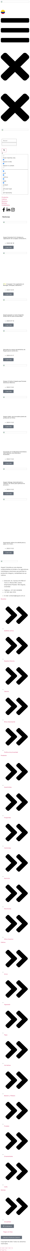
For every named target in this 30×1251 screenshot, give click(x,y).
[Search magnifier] (4, 150)
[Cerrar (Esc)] (11, 1248)
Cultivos (3, 942)
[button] (15, 50)
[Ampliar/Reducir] (1, 1248)
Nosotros (3, 599)
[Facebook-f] (4, 210)
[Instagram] (13, 210)
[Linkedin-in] (8, 210)
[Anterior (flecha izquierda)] (1, 1250)
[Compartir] (7, 1248)
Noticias (3, 1190)
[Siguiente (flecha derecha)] (4, 1250)
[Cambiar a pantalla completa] (4, 1248)
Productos (4, 755)
